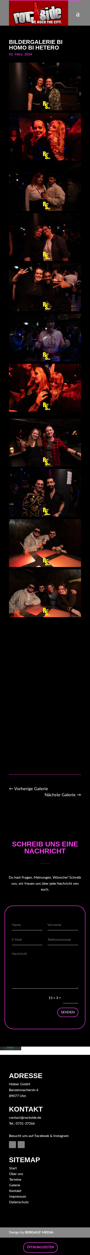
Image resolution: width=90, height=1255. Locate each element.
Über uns (16, 1174)
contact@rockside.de (25, 1117)
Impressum (17, 1196)
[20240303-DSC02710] (45, 209)
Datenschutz (19, 1202)
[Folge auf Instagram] (21, 1144)
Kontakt (15, 1191)
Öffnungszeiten (40, 1247)
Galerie (14, 1185)
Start (13, 1168)
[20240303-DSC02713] (45, 310)
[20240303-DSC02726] (45, 616)
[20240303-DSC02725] (45, 566)
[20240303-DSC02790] (45, 159)
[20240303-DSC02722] (45, 515)
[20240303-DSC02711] (45, 260)
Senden (68, 1012)
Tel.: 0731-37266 (22, 1123)
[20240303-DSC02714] (45, 360)
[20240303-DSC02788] (45, 410)
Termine (15, 1179)
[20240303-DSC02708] (45, 109)
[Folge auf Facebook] (12, 1144)
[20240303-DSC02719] (45, 465)
